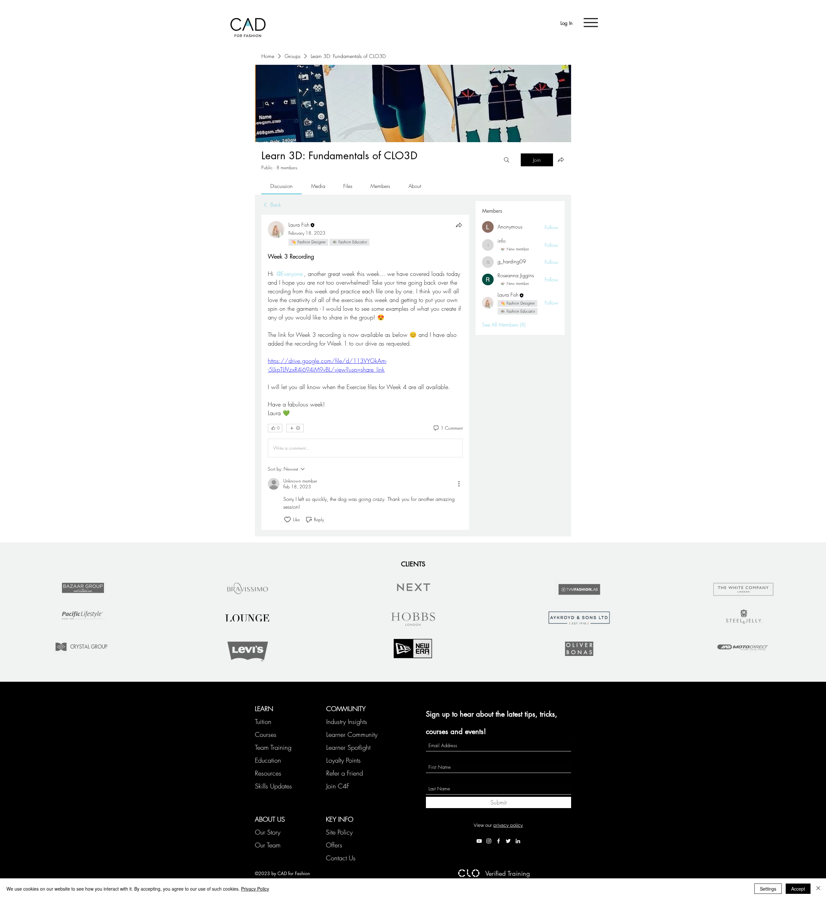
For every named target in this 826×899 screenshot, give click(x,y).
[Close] (818, 889)
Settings (768, 888)
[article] (365, 372)
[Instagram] (489, 841)
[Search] (506, 159)
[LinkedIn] (518, 841)
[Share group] (561, 159)
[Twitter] (508, 841)
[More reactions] (295, 428)
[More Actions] (459, 484)
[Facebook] (498, 841)
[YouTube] (479, 841)
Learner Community (352, 734)
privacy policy (508, 825)
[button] (591, 22)
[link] (281, 186)
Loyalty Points (343, 760)
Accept (798, 888)
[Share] (459, 225)
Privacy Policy (255, 888)
